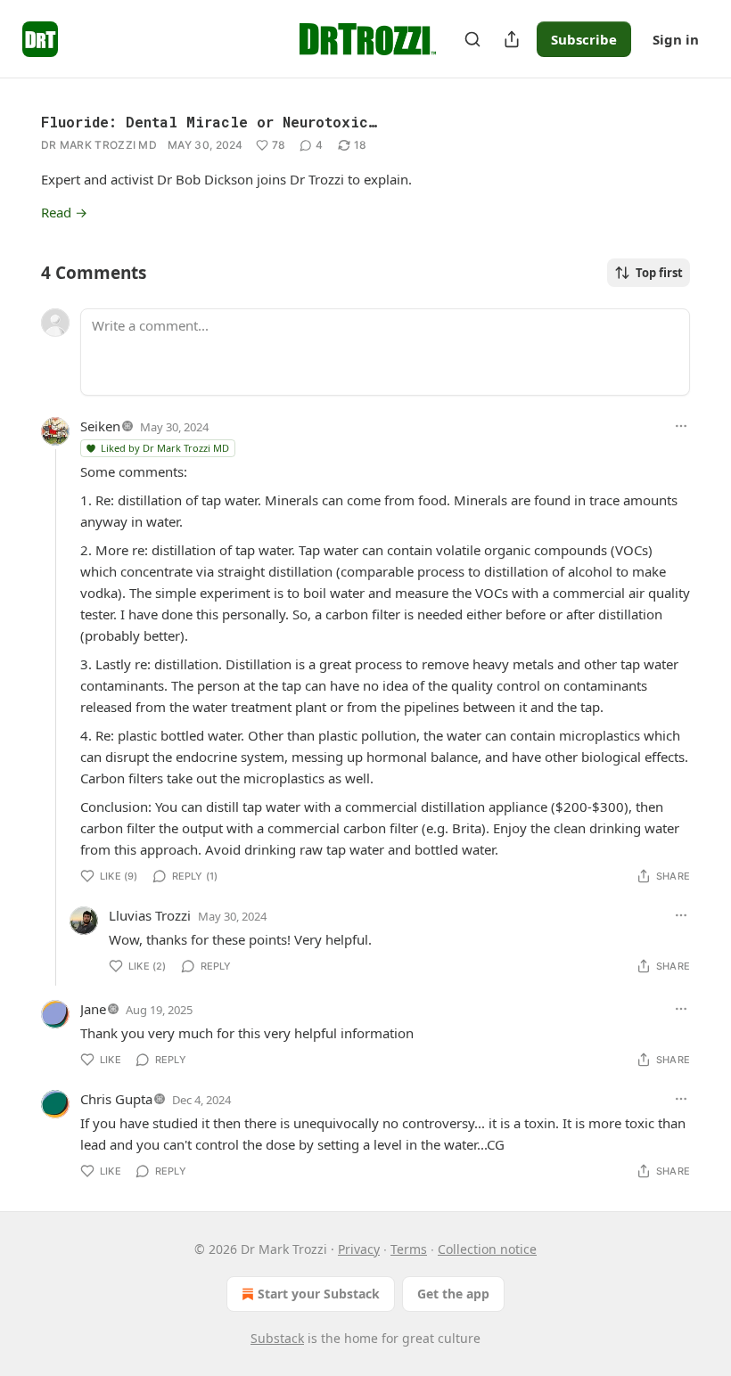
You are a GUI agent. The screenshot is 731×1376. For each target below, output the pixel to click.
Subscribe (584, 39)
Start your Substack (319, 1293)
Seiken (100, 426)
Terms (408, 1249)
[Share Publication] (512, 39)
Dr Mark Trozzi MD (99, 145)
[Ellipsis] (681, 426)
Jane (93, 1009)
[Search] (472, 39)
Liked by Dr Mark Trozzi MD (165, 448)
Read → (64, 212)
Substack (277, 1338)
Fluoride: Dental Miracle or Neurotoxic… (209, 121)
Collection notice (487, 1249)
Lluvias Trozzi (150, 915)
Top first (659, 273)
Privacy (359, 1249)
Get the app (453, 1293)
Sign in (676, 39)
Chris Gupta (116, 1099)
